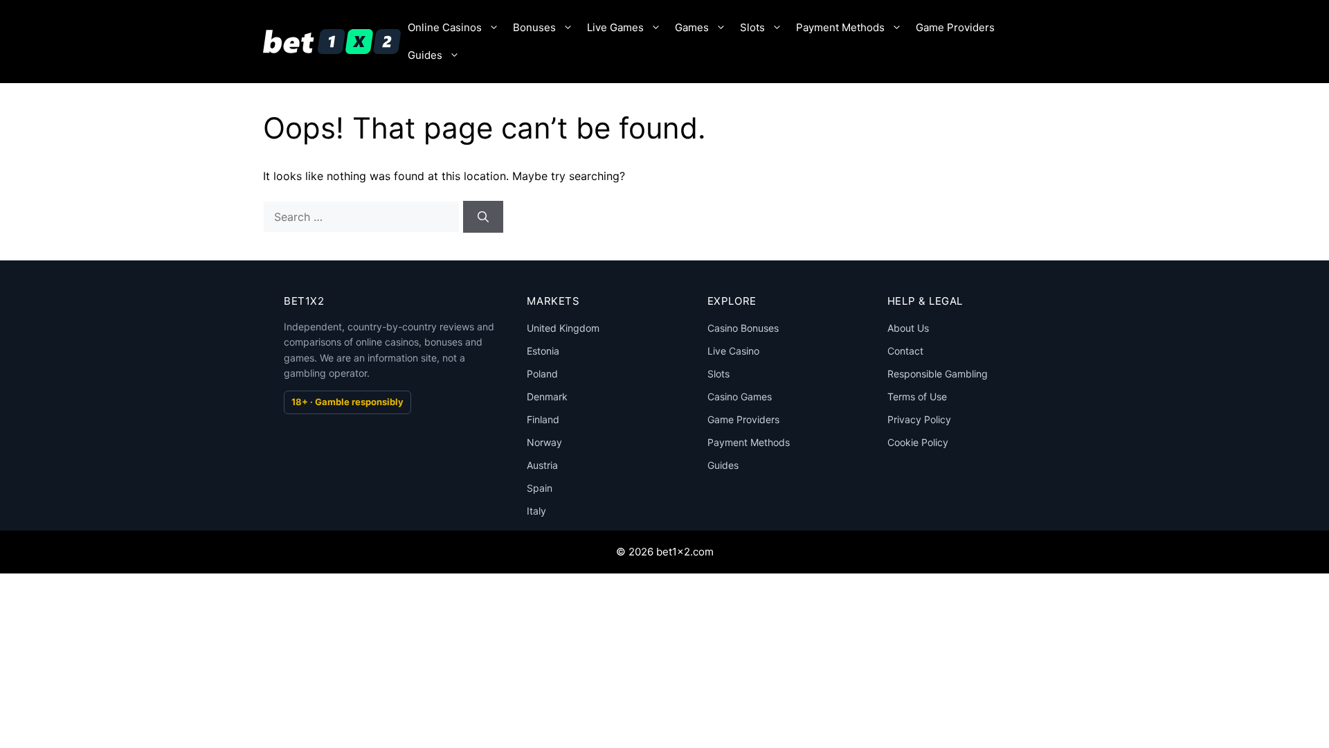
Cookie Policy (917, 442)
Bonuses (534, 27)
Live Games (615, 27)
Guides (425, 55)
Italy (536, 511)
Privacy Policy (919, 419)
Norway (544, 442)
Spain (539, 488)
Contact (905, 351)
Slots (752, 27)
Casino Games (739, 396)
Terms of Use (917, 396)
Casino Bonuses (743, 328)
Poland (542, 374)
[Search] (483, 217)
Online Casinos (445, 27)
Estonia (543, 351)
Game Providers (955, 27)
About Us (908, 328)
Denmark (547, 396)
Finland (543, 419)
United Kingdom (563, 328)
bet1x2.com (685, 551)
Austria (542, 465)
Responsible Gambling (937, 374)
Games (692, 27)
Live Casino (733, 351)
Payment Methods (840, 27)
